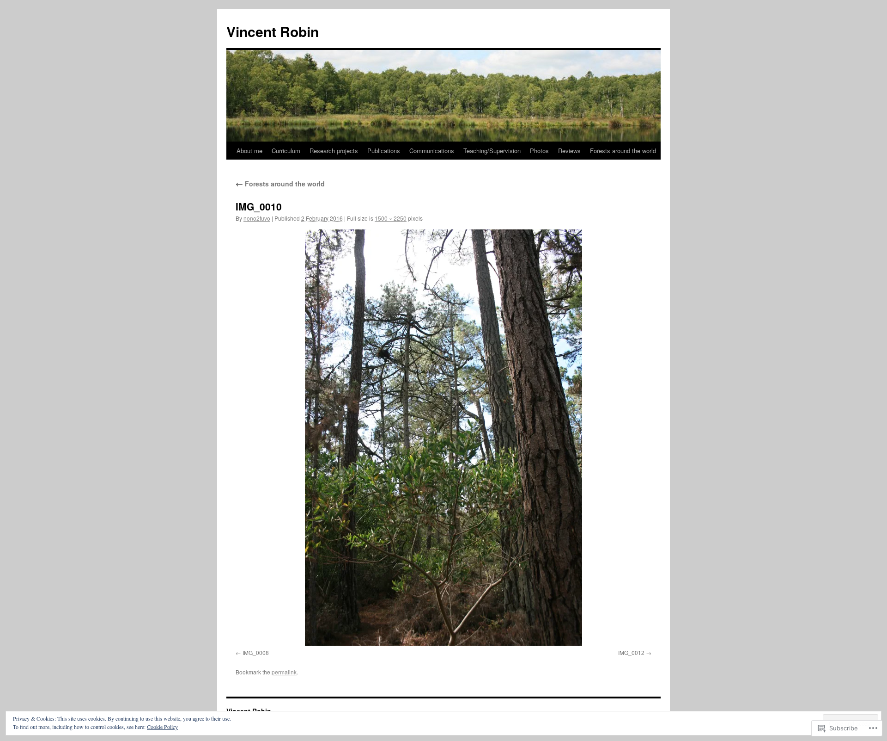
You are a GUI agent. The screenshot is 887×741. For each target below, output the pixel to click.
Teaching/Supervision (492, 150)
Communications (431, 150)
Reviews (569, 150)
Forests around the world (623, 150)
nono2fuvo (256, 218)
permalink (284, 672)
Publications (383, 150)
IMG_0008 (256, 652)
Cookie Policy (162, 726)
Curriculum (286, 150)
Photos (539, 150)
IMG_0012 (631, 652)
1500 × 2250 (391, 218)
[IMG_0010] (443, 437)
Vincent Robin (272, 31)
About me (249, 150)
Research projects (334, 150)
